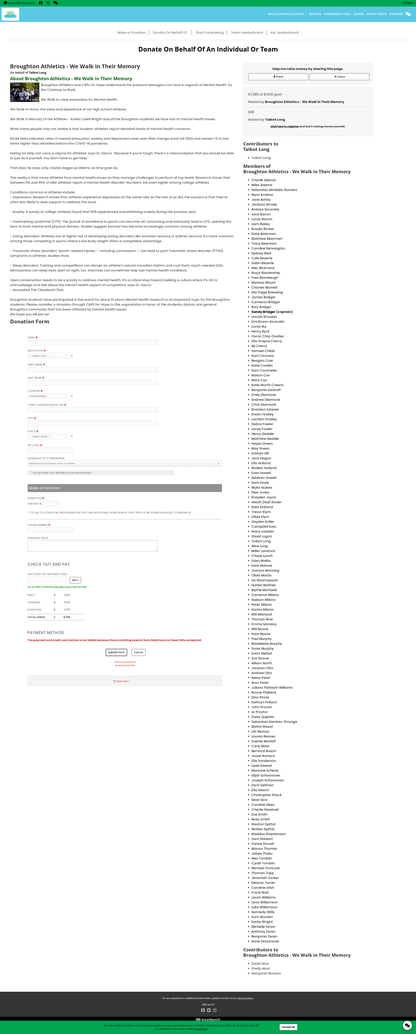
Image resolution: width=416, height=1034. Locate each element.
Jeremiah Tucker (265, 878)
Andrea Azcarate (265, 209)
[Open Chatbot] (407, 1025)
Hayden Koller (262, 521)
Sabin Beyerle (262, 263)
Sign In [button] (410, 3)
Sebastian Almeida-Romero (274, 190)
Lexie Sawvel (261, 765)
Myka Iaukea (261, 487)
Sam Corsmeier (264, 370)
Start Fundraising (210, 32)
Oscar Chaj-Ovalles (267, 336)
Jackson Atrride (264, 204)
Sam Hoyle (260, 482)
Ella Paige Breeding (267, 292)
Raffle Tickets (377, 14)
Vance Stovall (262, 843)
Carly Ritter (260, 746)
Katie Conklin (262, 365)
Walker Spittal (262, 829)
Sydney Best (261, 253)
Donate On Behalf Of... (170, 32)
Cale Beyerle (261, 258)
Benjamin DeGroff (266, 390)
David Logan (261, 536)
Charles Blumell (264, 287)
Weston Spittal (263, 824)
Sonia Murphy (262, 648)
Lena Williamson (264, 902)
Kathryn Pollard (264, 702)
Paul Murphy (261, 638)
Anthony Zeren (263, 931)
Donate (359, 14)
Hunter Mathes (263, 585)
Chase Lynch (262, 556)
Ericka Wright (262, 921)
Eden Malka (261, 560)
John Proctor (261, 707)
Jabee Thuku (261, 853)
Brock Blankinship (265, 272)
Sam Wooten (262, 917)
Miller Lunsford (263, 551)
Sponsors (396, 14)
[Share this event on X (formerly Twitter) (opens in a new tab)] (48, 3)
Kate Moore (260, 634)
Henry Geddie (262, 434)
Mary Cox (259, 380)
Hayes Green (262, 443)
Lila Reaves (260, 731)
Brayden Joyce (263, 497)
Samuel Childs (263, 351)
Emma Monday (264, 624)
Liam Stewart (262, 839)
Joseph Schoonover (267, 780)
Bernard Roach (263, 751)
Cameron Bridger (265, 302)
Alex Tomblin (261, 858)
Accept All (288, 1027)
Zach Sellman (262, 785)
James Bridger (263, 297)
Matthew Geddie (265, 438)
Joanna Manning (265, 570)
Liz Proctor (259, 712)
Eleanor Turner (263, 882)
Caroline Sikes (262, 804)
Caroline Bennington (268, 248)
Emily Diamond (263, 394)
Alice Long (259, 546)
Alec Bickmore (263, 268)
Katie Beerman (263, 233)
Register (315, 14)
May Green (260, 448)
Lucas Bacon (261, 219)
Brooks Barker (262, 229)
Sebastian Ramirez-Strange (274, 721)
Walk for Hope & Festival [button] (286, 14)
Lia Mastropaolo (264, 580)
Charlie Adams (263, 180)
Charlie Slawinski (265, 809)
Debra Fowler (262, 424)
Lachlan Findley (264, 419)
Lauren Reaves (263, 736)
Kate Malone (261, 565)
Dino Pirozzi (260, 697)
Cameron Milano (265, 595)
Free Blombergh (264, 277)
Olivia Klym (260, 516)
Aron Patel (259, 682)
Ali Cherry (259, 346)
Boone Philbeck (263, 692)
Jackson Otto (262, 668)
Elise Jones (260, 492)
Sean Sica (259, 799)
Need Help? (122, 681)
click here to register (284, 126)
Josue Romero (263, 756)
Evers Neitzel (261, 653)
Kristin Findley (262, 414)
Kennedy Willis (263, 912)
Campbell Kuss (263, 526)
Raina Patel (260, 678)
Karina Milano (262, 609)
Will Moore (259, 629)
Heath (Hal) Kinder (266, 502)
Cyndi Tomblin (263, 863)
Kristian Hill (260, 453)
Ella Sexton (260, 790)
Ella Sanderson (263, 760)
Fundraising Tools (337, 14)
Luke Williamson (264, 907)
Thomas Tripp (262, 873)
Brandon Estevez (265, 409)
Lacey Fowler (262, 429)
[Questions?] (56, 3)
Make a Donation (131, 32)
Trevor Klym (261, 512)
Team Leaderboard (247, 32)
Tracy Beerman (264, 243)
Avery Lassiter (262, 531)
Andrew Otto (261, 673)
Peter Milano (261, 604)
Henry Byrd (260, 331)
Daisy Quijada (262, 717)
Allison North (261, 663)
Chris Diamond (263, 404)
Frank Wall (260, 892)
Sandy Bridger (263, 312)
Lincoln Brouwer (264, 316)
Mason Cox (260, 375)
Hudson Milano (263, 599)
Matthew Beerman (266, 238)
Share (279, 77)
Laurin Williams (263, 897)
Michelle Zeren (263, 926)
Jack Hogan (261, 458)
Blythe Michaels (264, 590)
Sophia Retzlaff (263, 741)
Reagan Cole (262, 360)
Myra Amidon (262, 194)
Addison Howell (263, 477)
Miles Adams (261, 185)
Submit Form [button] (116, 652)
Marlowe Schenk (264, 770)
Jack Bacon (261, 214)
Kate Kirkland (262, 507)
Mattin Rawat (262, 726)
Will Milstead (261, 614)
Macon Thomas (264, 848)
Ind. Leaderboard (284, 32)
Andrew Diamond (265, 399)
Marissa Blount (263, 282)
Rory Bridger (261, 307)
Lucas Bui (258, 326)
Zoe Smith (259, 814)
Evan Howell (261, 473)
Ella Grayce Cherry (266, 341)
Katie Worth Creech (267, 385)
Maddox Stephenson (268, 834)
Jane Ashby (261, 199)
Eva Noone (260, 658)
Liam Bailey (260, 224)
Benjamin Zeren (264, 936)
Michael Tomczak (265, 868)
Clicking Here (245, 998)
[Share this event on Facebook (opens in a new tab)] (40, 3)
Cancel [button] (138, 652)
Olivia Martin (261, 575)
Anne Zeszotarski (265, 941)
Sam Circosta (262, 355)
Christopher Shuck (266, 795)
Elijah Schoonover (265, 775)
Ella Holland (261, 463)
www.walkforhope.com (21, 3)
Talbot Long (261, 541)
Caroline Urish (262, 887)
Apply (75, 580)
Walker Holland (263, 468)
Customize (201, 1029)
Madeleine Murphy (266, 643)
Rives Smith (260, 819)
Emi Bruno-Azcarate (267, 321)
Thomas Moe (262, 619)
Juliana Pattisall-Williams (272, 687)
